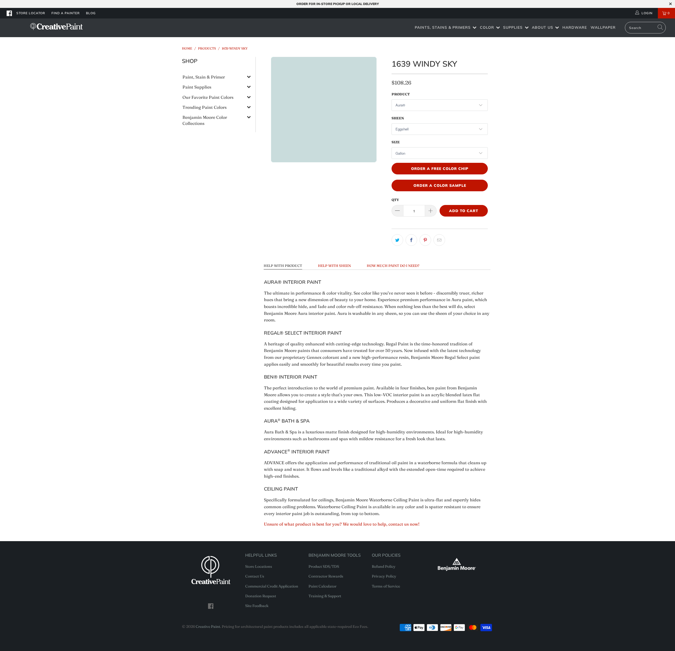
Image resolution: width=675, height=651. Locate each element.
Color (487, 27)
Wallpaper (603, 27)
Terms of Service (386, 586)
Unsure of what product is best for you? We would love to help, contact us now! (342, 524)
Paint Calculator (322, 586)
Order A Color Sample (439, 185)
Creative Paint (208, 626)
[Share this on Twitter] (397, 240)
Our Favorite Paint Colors (207, 97)
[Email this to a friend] (439, 240)
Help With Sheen (334, 265)
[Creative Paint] (56, 26)
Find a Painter (65, 13)
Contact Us (254, 576)
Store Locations (258, 566)
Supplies (513, 27)
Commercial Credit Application (271, 586)
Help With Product (283, 265)
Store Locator (30, 13)
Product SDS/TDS (323, 566)
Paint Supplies (196, 87)
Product (401, 94)
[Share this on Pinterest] (425, 240)
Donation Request (260, 596)
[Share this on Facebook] (411, 240)
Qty (395, 200)
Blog (91, 13)
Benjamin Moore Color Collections (204, 120)
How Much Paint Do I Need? (393, 265)
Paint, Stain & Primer (203, 77)
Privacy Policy (384, 576)
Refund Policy (384, 566)
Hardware (574, 27)
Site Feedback (256, 605)
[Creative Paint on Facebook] (9, 13)
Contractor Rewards (325, 576)
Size (396, 142)
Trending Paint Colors (204, 107)
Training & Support (324, 596)
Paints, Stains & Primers (443, 27)
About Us (542, 27)
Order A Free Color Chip (440, 168)
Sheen (398, 118)
